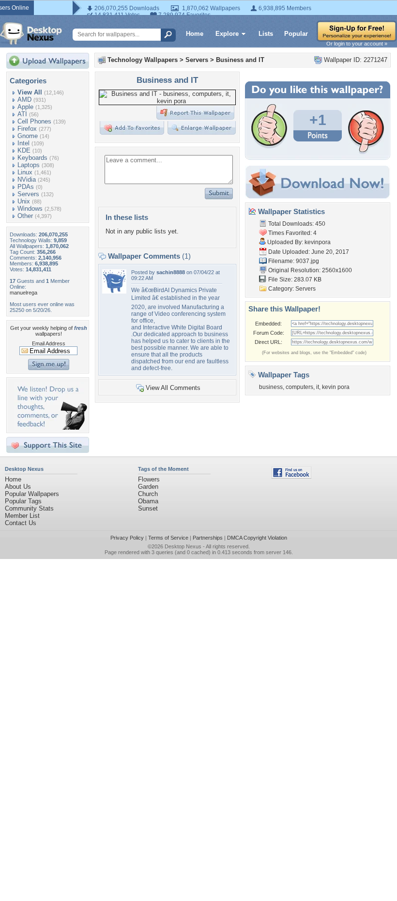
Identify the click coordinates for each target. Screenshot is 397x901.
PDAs (25, 186)
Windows (30, 208)
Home (194, 33)
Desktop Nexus (183, 546)
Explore (227, 33)
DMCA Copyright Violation (257, 538)
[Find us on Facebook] (291, 476)
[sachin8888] (114, 291)
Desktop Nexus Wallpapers (31, 33)
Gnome (27, 136)
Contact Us (20, 523)
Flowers (149, 479)
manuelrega (23, 292)
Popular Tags (23, 501)
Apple (25, 106)
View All (29, 92)
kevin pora (336, 387)
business (271, 387)
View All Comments (173, 387)
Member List (22, 515)
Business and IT (240, 59)
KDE (24, 150)
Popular (296, 33)
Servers (28, 194)
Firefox (27, 128)
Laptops (28, 165)
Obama (148, 501)
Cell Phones (34, 121)
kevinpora (318, 242)
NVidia (26, 179)
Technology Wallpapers (142, 59)
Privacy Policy (127, 538)
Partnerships (208, 538)
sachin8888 (170, 272)
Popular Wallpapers (32, 493)
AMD (24, 99)
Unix (23, 201)
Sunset (148, 508)
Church (148, 493)
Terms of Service (168, 538)
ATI (22, 114)
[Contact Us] (50, 427)
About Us (18, 486)
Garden (148, 486)
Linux (24, 172)
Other (25, 215)
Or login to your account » (356, 44)
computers (299, 387)
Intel (23, 143)
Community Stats (29, 508)
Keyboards (32, 157)
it (317, 387)
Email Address (48, 343)
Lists (266, 33)
